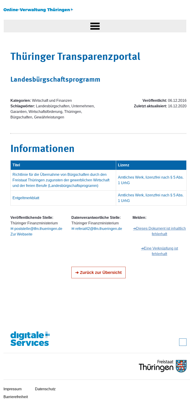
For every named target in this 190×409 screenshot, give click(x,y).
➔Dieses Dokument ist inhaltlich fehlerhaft (159, 231)
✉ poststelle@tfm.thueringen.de (36, 229)
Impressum (12, 389)
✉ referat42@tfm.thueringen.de (96, 229)
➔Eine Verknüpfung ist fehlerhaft (159, 251)
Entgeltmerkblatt (26, 198)
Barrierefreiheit (15, 397)
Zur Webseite (21, 234)
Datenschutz (45, 389)
